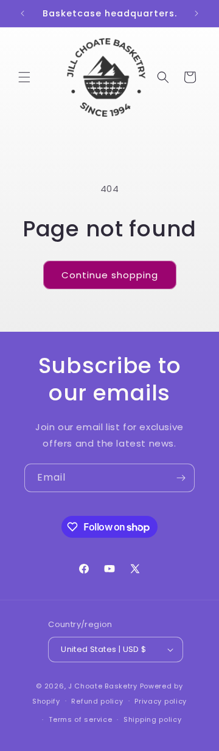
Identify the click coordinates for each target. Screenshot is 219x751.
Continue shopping (109, 275)
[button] (24, 77)
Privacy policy (160, 701)
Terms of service (80, 719)
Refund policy (97, 701)
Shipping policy (152, 719)
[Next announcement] (196, 13)
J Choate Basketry (102, 686)
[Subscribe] (180, 478)
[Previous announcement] (22, 13)
